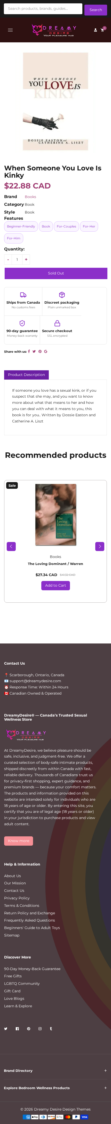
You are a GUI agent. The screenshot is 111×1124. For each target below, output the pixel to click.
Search (96, 9)
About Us (12, 876)
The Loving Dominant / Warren (55, 564)
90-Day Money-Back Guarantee (32, 968)
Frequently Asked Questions (29, 920)
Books (30, 196)
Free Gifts (13, 976)
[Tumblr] (51, 1029)
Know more (18, 840)
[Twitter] (6, 1029)
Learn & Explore (18, 1006)
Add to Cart (55, 585)
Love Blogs (14, 998)
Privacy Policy (17, 898)
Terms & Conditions (21, 905)
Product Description (26, 374)
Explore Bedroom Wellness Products (37, 1088)
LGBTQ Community (22, 983)
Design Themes (76, 1109)
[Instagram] (40, 1029)
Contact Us (14, 890)
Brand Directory (18, 1070)
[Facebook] (18, 1029)
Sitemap (11, 935)
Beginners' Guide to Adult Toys (32, 927)
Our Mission (15, 883)
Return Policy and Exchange (29, 913)
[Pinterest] (29, 1029)
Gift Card (12, 991)
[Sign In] (95, 30)
